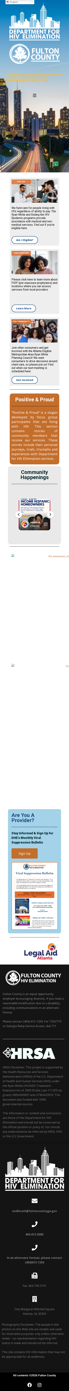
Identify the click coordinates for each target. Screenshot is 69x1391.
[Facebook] (29, 1384)
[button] (34, 95)
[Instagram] (39, 1384)
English (13, 2)
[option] (34, 952)
